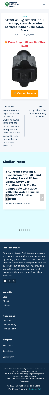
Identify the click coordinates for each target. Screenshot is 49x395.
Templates (8, 351)
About (6, 301)
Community (8, 357)
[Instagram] (14, 281)
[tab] (19, 230)
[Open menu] (44, 4)
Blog (5, 297)
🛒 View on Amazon (24, 93)
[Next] (42, 197)
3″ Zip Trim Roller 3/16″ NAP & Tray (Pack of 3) (37, 111)
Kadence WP (35, 389)
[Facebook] (5, 281)
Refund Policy (9, 329)
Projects (6, 305)
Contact (7, 321)
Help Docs (8, 345)
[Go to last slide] (7, 197)
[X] (9, 281)
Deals (24, 16)
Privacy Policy (9, 325)
